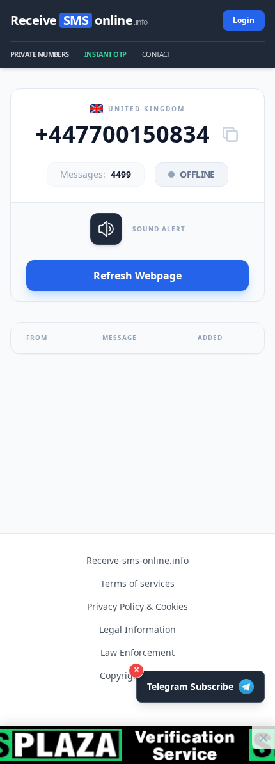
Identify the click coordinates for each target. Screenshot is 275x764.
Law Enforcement (137, 652)
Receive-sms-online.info (137, 560)
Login (244, 20)
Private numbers (39, 54)
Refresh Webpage (137, 276)
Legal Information (137, 629)
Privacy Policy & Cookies (137, 606)
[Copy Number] (230, 134)
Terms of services (137, 583)
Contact (156, 54)
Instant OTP (105, 54)
